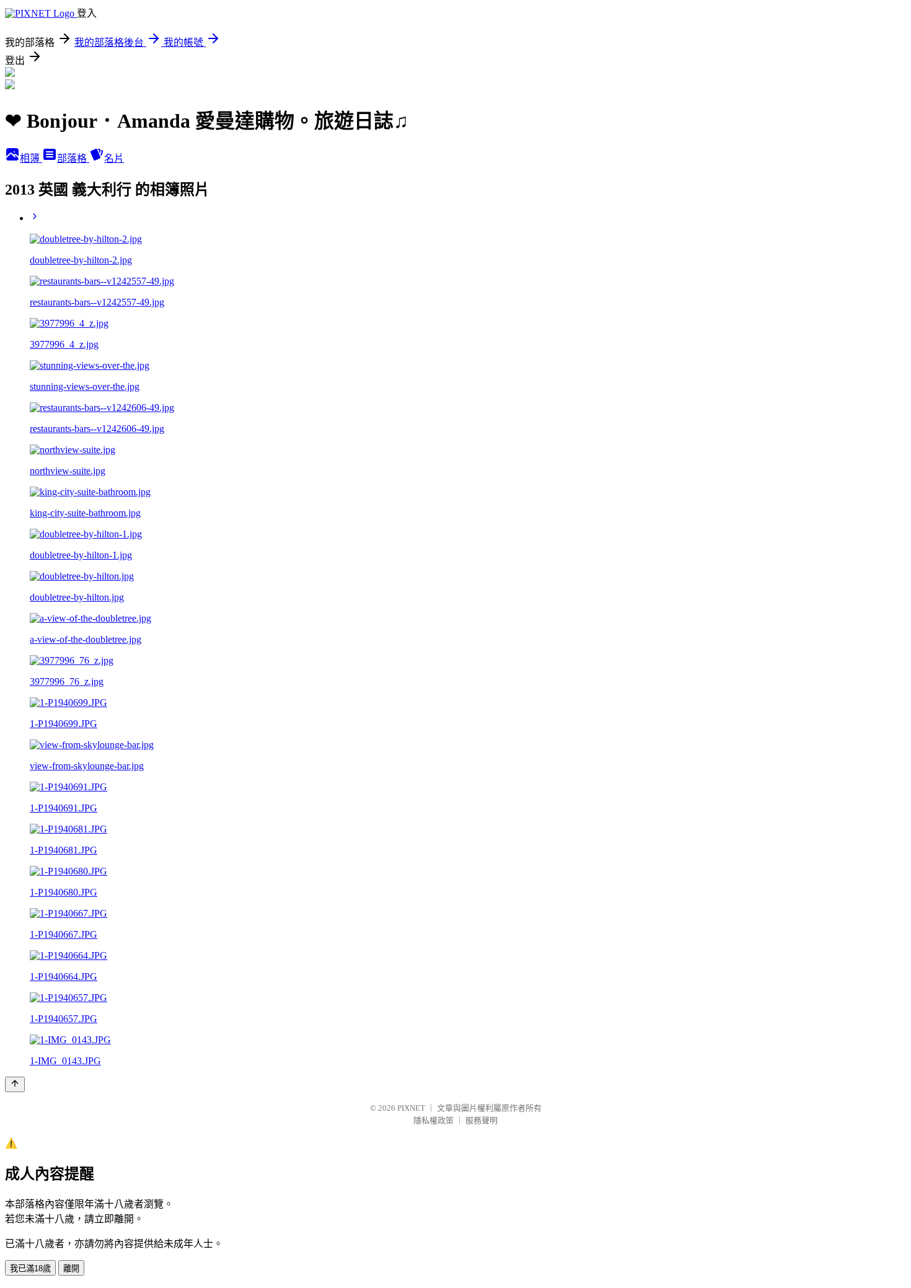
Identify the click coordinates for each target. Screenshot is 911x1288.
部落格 (73, 158)
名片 (114, 158)
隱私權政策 (433, 1120)
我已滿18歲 (30, 1268)
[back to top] (15, 1084)
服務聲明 (481, 1120)
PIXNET (411, 1108)
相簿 (31, 158)
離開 (71, 1268)
